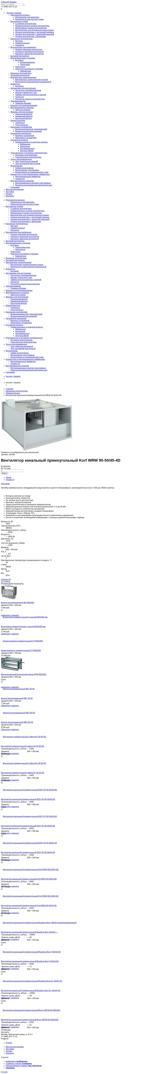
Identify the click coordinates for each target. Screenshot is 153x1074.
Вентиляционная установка (23, 58)
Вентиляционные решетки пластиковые (33, 183)
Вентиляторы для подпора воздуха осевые (34, 30)
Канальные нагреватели (21, 127)
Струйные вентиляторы (25, 24)
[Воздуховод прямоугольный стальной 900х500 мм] (24, 617)
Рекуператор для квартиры (27, 17)
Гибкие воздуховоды (24, 168)
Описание (5, 484)
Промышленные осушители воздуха (31, 142)
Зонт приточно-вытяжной (26, 161)
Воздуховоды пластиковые (27, 170)
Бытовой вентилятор (20, 56)
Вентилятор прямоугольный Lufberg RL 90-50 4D (22, 773)
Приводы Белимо (23, 103)
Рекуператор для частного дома (29, 19)
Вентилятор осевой (19, 21)
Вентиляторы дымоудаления (23, 77)
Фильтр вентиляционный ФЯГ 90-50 (17, 698)
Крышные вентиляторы (21, 73)
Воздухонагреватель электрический (31, 129)
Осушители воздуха (19, 140)
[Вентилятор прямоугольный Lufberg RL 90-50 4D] (23, 763)
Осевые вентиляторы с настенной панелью (34, 32)
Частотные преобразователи (28, 90)
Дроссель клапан (22, 110)
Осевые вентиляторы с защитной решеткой (34, 34)
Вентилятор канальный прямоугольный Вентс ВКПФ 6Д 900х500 (29, 1020)
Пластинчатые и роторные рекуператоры (29, 153)
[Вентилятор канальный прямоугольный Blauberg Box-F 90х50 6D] (31, 952)
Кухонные (19, 45)
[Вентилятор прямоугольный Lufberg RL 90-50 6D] (23, 737)
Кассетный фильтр (23, 118)
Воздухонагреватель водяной (28, 131)
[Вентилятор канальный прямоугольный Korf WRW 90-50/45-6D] (30, 896)
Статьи (9, 1043)
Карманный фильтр (24, 116)
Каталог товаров (14, 13)
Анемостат (20, 179)
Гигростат (19, 97)
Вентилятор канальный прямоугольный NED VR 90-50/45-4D (28, 852)
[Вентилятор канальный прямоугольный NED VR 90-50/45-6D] (29, 816)
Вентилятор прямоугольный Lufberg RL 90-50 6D (22, 746)
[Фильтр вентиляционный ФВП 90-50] (18, 713)
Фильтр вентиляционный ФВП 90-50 (17, 722)
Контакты (10, 196)
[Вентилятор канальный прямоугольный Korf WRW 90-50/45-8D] (30, 870)
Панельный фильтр (23, 114)
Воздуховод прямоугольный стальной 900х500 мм (23, 627)
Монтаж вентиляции (15, 189)
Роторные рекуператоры (26, 155)
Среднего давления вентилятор (29, 52)
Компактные (25, 71)
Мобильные (25, 144)
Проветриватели (27, 62)
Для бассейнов (26, 151)
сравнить (15, 753)
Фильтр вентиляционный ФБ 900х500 (17, 603)
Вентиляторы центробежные (23, 47)
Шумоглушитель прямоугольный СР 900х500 (21, 650)
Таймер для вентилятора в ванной (30, 95)
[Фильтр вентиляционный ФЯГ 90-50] (18, 689)
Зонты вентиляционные (21, 159)
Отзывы (10, 480)
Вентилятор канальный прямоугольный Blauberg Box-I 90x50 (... (29, 932)
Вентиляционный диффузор (27, 177)
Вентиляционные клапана (22, 108)
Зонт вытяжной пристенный (27, 164)
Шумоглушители (18, 121)
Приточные (25, 65)
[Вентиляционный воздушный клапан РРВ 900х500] (13, 670)
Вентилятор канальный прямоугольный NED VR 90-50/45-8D (28, 799)
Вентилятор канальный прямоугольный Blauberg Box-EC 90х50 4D (30, 991)
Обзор (8, 477)
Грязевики (15, 187)
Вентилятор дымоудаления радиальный (33, 82)
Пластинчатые (21, 125)
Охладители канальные (21, 133)
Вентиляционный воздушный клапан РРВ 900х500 (23, 674)
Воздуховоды (16, 166)
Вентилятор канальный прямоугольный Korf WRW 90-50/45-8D (29, 879)
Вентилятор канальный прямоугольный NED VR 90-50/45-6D (28, 826)
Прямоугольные (22, 43)
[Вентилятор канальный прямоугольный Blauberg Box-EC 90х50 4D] (31, 981)
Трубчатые (20, 123)
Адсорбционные (27, 149)
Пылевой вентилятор (20, 75)
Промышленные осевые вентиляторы (32, 26)
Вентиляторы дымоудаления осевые (31, 80)
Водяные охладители (24, 136)
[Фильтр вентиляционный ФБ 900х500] (9, 599)
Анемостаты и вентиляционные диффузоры (30, 174)
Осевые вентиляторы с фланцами (30, 37)
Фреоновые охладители (25, 138)
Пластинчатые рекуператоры (28, 157)
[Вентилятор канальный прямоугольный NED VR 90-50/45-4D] (29, 843)
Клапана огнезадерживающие (24, 105)
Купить (4, 473)
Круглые (19, 41)
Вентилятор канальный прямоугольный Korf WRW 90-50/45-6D (29, 906)
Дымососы (15, 84)
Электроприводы (18, 101)
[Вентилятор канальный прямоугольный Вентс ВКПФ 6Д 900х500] (30, 1010)
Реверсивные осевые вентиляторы (31, 28)
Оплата (9, 194)
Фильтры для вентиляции (22, 112)
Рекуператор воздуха (20, 15)
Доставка (10, 192)
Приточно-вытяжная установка (29, 69)
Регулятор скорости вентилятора (30, 99)
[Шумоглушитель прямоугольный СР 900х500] (22, 641)
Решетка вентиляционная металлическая (33, 185)
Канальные (25, 146)
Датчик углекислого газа (26, 93)
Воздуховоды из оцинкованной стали (31, 172)
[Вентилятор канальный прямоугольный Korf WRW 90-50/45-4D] (37, 450)
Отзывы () (6, 579)
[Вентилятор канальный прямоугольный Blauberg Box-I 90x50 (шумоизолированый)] (38, 923)
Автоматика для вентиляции (23, 88)
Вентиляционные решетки (22, 181)
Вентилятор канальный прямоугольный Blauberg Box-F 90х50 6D (30, 961)
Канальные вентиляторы (22, 39)
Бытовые (19, 60)
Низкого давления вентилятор (28, 49)
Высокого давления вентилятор (29, 54)
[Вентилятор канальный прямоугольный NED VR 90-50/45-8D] (29, 790)
